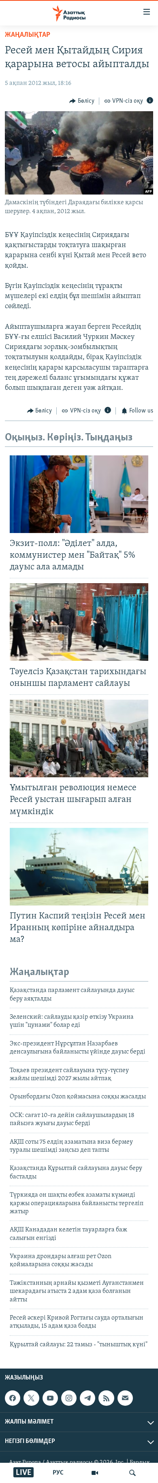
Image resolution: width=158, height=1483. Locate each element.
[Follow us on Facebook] (12, 1398)
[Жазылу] (125, 1398)
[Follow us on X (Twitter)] (31, 1398)
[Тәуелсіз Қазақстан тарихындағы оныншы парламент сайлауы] (79, 622)
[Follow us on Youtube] (50, 1398)
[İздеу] (132, 1473)
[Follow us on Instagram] (69, 1398)
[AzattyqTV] (95, 1473)
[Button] (81, 101)
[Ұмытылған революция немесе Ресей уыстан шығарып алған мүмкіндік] (79, 738)
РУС (58, 1473)
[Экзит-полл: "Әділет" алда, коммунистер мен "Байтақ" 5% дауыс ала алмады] (79, 494)
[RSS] (106, 1398)
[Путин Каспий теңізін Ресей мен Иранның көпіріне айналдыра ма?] (79, 866)
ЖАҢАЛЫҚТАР (27, 35)
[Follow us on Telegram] (87, 1398)
